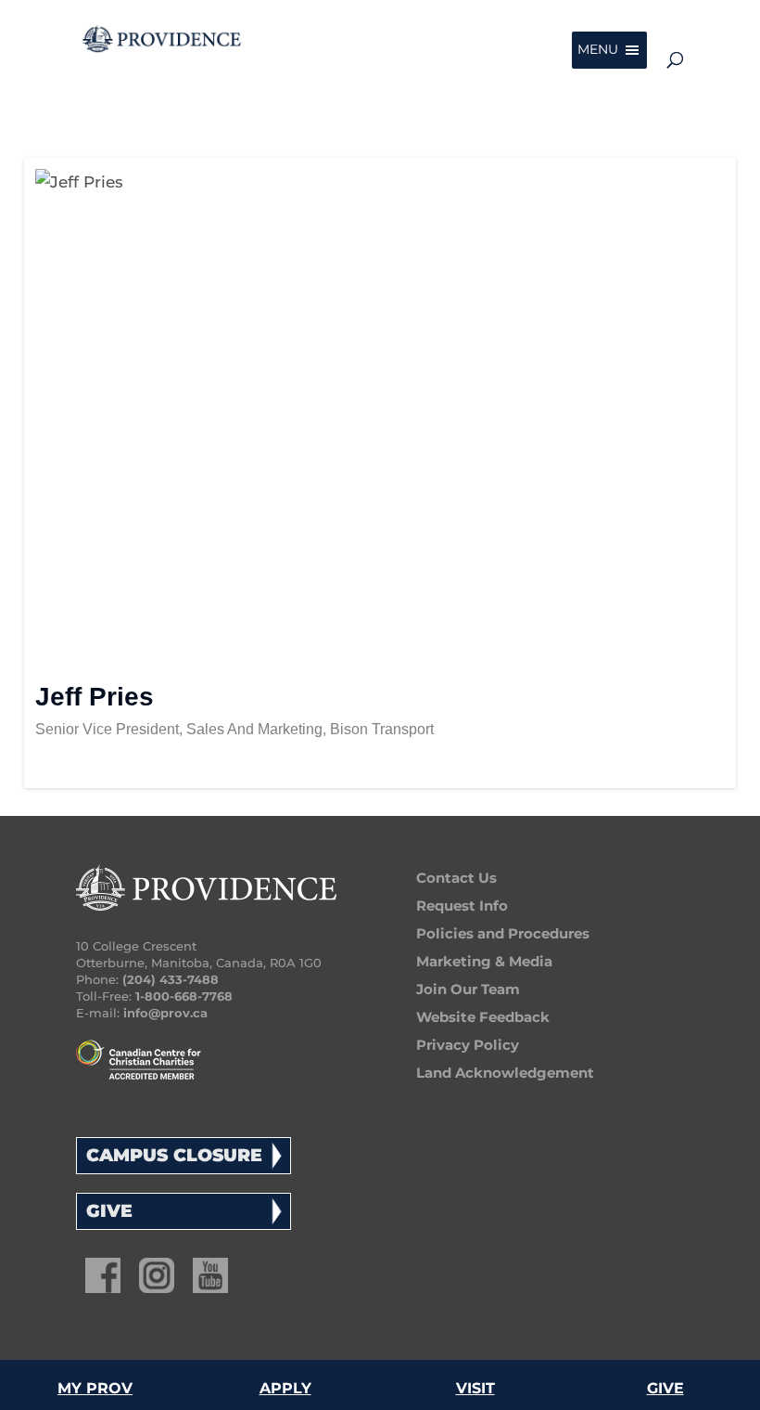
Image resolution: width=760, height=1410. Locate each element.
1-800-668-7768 (184, 996)
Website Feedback (483, 1017)
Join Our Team (468, 989)
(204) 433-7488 (170, 979)
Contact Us (456, 877)
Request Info (462, 905)
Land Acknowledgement (505, 1072)
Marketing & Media (484, 961)
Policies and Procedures (502, 933)
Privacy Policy (467, 1045)
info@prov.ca (165, 1012)
